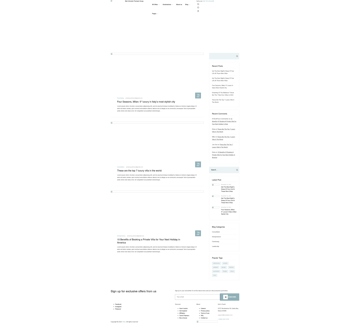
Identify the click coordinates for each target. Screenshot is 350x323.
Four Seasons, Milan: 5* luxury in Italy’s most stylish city (146, 101)
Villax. (124, 322)
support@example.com (225, 315)
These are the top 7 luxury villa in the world (139, 170)
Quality (225, 271)
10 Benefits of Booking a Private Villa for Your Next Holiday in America (148, 241)
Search (236, 56)
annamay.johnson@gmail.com (134, 98)
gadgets (215, 267)
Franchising (120, 98)
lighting (231, 267)
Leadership (215, 246)
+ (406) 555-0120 (223, 319)
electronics (216, 263)
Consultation (120, 167)
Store (232, 271)
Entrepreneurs (121, 236)
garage (224, 267)
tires (214, 275)
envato (225, 263)
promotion (216, 271)
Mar (198, 95)
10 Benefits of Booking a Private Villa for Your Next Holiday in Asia (224, 121)
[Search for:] (224, 170)
